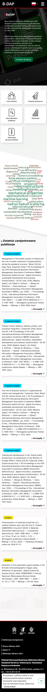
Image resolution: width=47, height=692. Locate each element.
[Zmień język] (35, 3)
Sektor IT (6, 650)
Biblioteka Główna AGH (13, 653)
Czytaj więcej (9, 686)
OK (41, 681)
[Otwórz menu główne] (42, 3)
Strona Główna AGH (11, 646)
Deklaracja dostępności (13, 640)
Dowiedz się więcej (23, 59)
